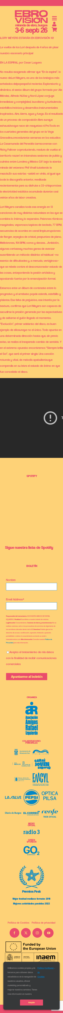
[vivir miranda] (41, 751)
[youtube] (49, 933)
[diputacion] (22, 778)
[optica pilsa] (50, 793)
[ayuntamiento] (22, 750)
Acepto (31, 1002)
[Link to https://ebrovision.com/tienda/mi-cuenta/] (54, 24)
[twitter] (26, 933)
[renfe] (50, 810)
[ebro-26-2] (31, 10)
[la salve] (13, 797)
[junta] (22, 762)
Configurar (49, 968)
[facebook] (14, 933)
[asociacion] (31, 703)
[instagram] (37, 933)
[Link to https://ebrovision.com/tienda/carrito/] (54, 29)
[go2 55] (31, 847)
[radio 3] (31, 831)
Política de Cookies (41, 972)
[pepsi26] (31, 791)
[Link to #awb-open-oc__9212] (54, 18)
